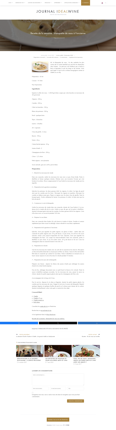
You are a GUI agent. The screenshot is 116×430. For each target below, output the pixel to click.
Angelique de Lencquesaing (75, 57)
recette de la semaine (51, 328)
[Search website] (106, 3)
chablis (40, 328)
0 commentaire (63, 57)
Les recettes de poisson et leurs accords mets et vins (56, 359)
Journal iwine (58, 11)
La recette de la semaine (52, 57)
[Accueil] (51, 37)
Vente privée (63, 328)
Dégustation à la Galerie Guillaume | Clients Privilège (29, 359)
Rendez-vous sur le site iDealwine (58, 419)
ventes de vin (44, 306)
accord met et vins (46, 310)
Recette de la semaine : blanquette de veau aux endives (48, 318)
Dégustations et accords (59, 37)
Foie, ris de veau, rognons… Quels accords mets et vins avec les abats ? (85, 360)
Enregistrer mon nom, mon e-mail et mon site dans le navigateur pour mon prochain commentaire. (56, 395)
